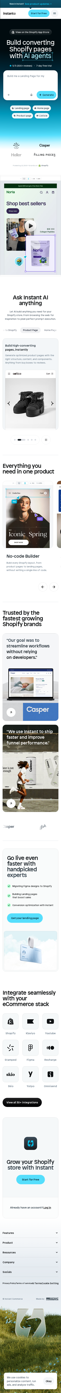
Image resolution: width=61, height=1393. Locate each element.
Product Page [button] (10, 330)
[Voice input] (31, 95)
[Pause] (46, 439)
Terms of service (24, 1283)
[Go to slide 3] (25, 440)
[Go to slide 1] (15, 440)
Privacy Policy (9, 1283)
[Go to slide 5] (35, 440)
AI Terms (37, 1283)
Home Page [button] (30, 330)
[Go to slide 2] (18, 440)
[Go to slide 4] (32, 440)
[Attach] (9, 95)
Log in (47, 1207)
